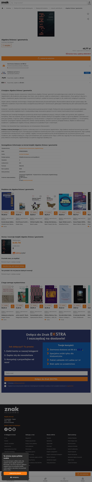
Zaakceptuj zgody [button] (15, 473)
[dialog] (15, 466)
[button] (15, 477)
